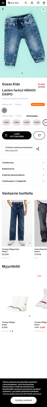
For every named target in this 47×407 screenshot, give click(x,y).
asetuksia (37, 394)
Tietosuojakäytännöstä (13, 394)
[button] (23, 163)
